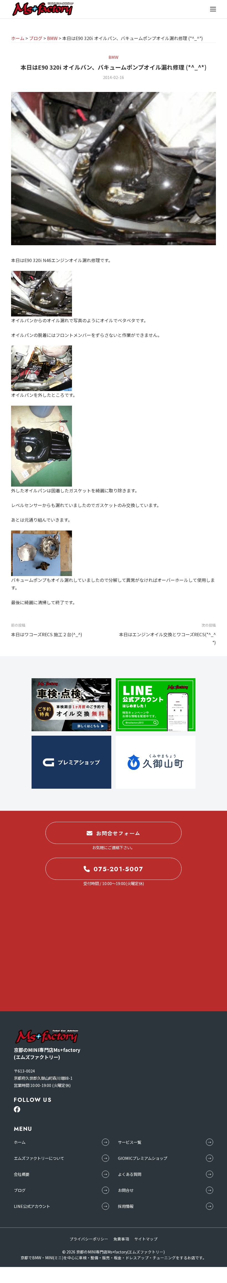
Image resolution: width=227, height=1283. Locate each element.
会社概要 (21, 1174)
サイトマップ (146, 1239)
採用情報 (125, 1206)
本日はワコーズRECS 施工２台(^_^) (46, 634)
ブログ (19, 1190)
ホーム (19, 1142)
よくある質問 (129, 1174)
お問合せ (125, 1190)
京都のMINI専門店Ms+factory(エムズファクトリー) (120, 1252)
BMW (113, 57)
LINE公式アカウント (32, 1206)
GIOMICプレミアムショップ (142, 1158)
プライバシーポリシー (88, 1239)
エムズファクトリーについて (39, 1158)
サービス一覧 (129, 1142)
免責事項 (121, 1239)
